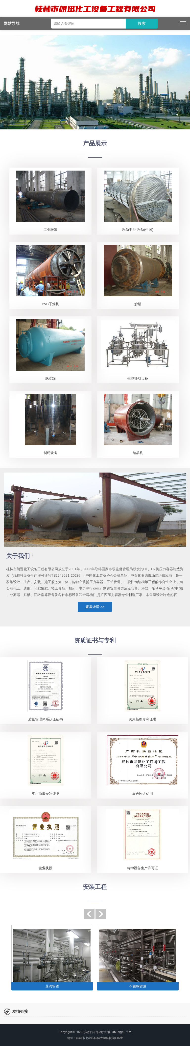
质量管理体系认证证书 (45, 719)
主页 (129, 1032)
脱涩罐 (50, 378)
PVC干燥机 (50, 304)
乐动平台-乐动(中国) (137, 230)
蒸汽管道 (52, 986)
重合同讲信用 (142, 794)
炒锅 (137, 304)
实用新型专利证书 (142, 719)
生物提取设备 (137, 378)
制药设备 (50, 453)
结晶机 (138, 453)
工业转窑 (50, 230)
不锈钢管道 (137, 986)
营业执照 (45, 868)
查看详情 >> (95, 607)
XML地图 (118, 1032)
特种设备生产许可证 (142, 868)
